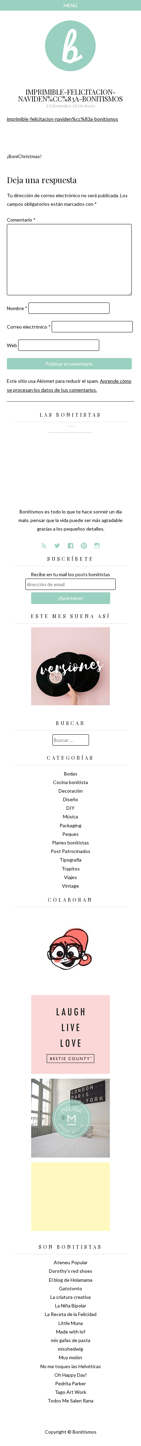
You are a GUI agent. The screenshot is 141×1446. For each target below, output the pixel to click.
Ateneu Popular (71, 1262)
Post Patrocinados (70, 851)
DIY (70, 808)
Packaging (70, 825)
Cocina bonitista (70, 782)
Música (70, 816)
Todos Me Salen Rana (70, 1400)
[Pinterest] (84, 546)
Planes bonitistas (70, 842)
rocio (90, 105)
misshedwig (70, 1349)
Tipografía (70, 860)
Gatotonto (70, 1288)
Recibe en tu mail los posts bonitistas (70, 574)
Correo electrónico (29, 327)
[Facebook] (70, 546)
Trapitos (71, 869)
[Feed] (44, 546)
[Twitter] (57, 546)
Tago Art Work (70, 1392)
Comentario (21, 220)
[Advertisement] (70, 1196)
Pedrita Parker (70, 1383)
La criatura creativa (70, 1297)
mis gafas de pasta (70, 1340)
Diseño (70, 799)
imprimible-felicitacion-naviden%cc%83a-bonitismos (62, 119)
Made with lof (70, 1332)
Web (12, 345)
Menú (70, 5)
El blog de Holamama (70, 1280)
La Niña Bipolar (70, 1305)
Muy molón (70, 1357)
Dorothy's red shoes (70, 1271)
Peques (70, 834)
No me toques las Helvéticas (70, 1366)
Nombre (17, 308)
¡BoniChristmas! (24, 156)
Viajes (70, 877)
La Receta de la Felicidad (71, 1314)
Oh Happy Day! (70, 1375)
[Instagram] (97, 546)
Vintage (70, 886)
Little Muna (71, 1323)
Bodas (70, 774)
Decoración (71, 791)
